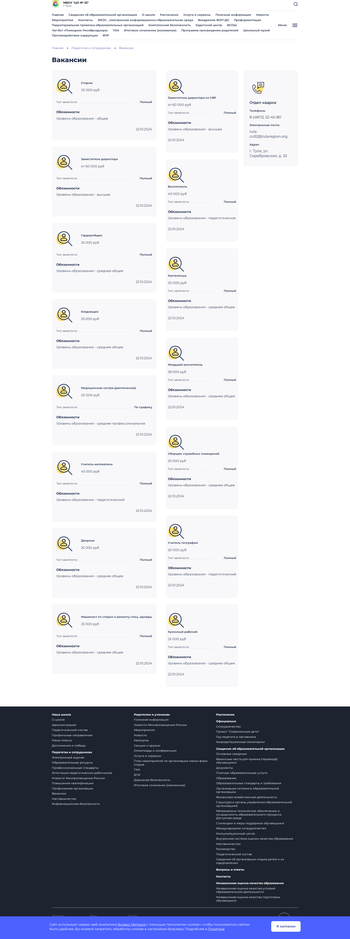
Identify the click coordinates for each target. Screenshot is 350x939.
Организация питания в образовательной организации (247, 790)
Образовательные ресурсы (72, 762)
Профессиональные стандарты (75, 768)
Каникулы (141, 740)
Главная (58, 15)
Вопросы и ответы (230, 869)
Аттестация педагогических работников (82, 773)
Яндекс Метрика (132, 924)
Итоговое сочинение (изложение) (150, 30)
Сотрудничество (228, 726)
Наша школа (61, 714)
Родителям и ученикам (152, 714)
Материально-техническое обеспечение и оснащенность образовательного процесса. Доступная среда (249, 814)
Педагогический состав (70, 730)
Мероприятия (62, 20)
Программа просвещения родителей (209, 30)
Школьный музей (256, 30)
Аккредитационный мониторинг (240, 742)
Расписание (169, 15)
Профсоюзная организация (72, 788)
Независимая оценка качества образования (250, 883)
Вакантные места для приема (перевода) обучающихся (246, 761)
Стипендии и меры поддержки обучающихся (250, 823)
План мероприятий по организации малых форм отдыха (171, 762)
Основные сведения (231, 754)
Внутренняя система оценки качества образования (254, 838)
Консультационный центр (235, 833)
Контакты (85, 20)
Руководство (225, 849)
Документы (224, 768)
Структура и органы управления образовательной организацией (254, 804)
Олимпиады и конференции (155, 750)
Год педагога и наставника (236, 737)
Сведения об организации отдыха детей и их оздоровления (250, 861)
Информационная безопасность (76, 804)
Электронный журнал (68, 757)
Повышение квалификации (73, 783)
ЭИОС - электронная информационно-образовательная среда (145, 20)
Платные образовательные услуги (242, 773)
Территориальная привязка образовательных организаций (98, 25)
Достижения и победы (69, 745)
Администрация (64, 725)
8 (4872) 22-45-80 (265, 117)
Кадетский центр (209, 25)
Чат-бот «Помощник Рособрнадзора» (80, 30)
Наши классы (62, 740)
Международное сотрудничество (241, 828)
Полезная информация (233, 15)
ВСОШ (232, 25)
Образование (226, 778)
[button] (295, 4)
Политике (216, 929)
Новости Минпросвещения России (78, 778)
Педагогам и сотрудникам (72, 752)
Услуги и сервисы (197, 15)
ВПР (106, 35)
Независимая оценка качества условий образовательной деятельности (245, 890)
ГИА (116, 30)
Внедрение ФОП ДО (213, 20)
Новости (262, 15)
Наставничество (64, 799)
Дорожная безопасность (152, 780)
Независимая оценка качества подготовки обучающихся (248, 899)
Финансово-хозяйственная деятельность (246, 797)
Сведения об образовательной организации (103, 15)
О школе (148, 15)
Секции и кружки (147, 745)
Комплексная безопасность (169, 25)
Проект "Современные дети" (237, 731)
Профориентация (247, 20)
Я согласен (286, 926)
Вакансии (59, 793)
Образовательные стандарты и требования (248, 783)
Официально (226, 721)
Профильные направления (72, 735)
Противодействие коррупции (75, 35)
